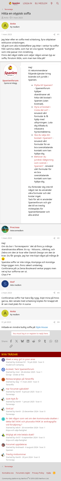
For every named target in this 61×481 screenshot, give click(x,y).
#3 (58, 293)
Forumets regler (23, 473)
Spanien (9, 450)
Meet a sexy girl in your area (20, 359)
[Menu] (4, 3)
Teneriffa (10, 384)
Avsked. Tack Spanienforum (20, 369)
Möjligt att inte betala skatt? (20, 434)
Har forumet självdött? (17, 388)
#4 (58, 322)
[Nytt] (51, 3)
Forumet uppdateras (16, 444)
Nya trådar (9, 354)
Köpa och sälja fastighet (16, 430)
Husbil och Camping (15, 364)
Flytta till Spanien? (43, 85)
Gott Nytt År (12, 398)
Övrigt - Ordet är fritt (15, 374)
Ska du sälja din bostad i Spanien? (43, 136)
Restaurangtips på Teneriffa (20, 378)
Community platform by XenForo (25, 478)
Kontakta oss (8, 473)
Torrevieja (10, 394)
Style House (42, 327)
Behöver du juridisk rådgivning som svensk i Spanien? (43, 161)
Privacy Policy (38, 473)
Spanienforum (11, 80)
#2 (58, 238)
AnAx (6, 17)
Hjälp (48, 473)
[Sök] (57, 3)
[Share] (54, 34)
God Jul (9, 408)
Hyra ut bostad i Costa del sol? (42, 108)
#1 (58, 34)
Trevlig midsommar (16, 454)
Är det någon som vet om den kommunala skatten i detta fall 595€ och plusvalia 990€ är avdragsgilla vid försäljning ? (32, 421)
